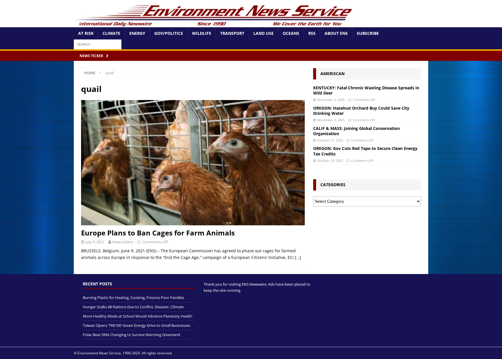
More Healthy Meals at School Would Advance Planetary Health (137, 316)
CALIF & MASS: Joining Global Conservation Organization (356, 131)
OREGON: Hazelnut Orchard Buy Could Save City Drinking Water (361, 110)
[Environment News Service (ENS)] (215, 24)
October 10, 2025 (330, 160)
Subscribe (368, 33)
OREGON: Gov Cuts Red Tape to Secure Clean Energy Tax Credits (365, 151)
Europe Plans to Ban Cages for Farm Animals (158, 232)
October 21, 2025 (330, 140)
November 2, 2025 (331, 99)
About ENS (336, 33)
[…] (298, 257)
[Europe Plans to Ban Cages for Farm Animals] (193, 163)
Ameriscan (332, 73)
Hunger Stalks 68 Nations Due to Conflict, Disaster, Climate (133, 306)
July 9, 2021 (95, 241)
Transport (232, 33)
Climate (111, 33)
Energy (137, 33)
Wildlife (201, 33)
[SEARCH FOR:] (97, 44)
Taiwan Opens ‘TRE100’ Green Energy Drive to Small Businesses (136, 325)
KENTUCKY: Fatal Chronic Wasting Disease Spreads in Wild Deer (366, 90)
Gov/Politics (168, 33)
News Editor (122, 241)
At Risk (86, 33)
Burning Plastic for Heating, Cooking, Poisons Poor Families (133, 297)
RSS (311, 33)
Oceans (291, 33)
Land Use (263, 33)
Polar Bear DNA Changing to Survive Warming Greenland (131, 334)
